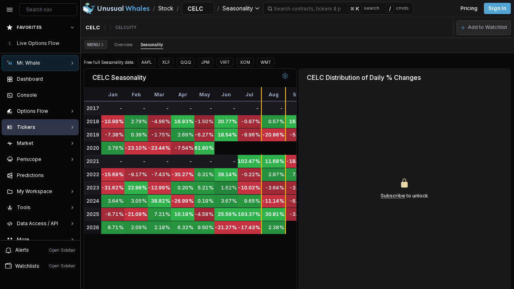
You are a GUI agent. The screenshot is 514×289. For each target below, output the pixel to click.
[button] (483, 27)
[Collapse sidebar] (9, 9)
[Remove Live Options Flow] (73, 43)
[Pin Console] (70, 95)
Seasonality (152, 44)
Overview (123, 44)
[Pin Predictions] (70, 175)
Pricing (469, 8)
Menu (93, 44)
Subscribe (393, 196)
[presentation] (40, 129)
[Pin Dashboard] (70, 79)
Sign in (497, 8)
